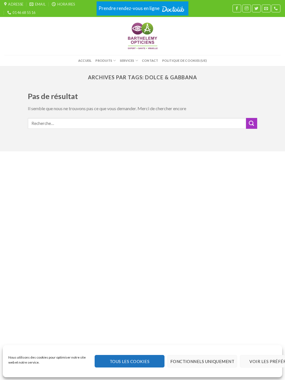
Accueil (85, 60)
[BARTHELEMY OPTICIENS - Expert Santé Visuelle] (142, 36)
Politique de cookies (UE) (184, 60)
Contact (150, 60)
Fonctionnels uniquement (202, 361)
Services (127, 60)
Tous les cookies (129, 361)
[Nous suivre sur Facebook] (236, 8)
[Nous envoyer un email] (266, 8)
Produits (103, 60)
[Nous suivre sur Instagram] (246, 8)
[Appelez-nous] (275, 8)
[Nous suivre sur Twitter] (256, 8)
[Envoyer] (251, 123)
